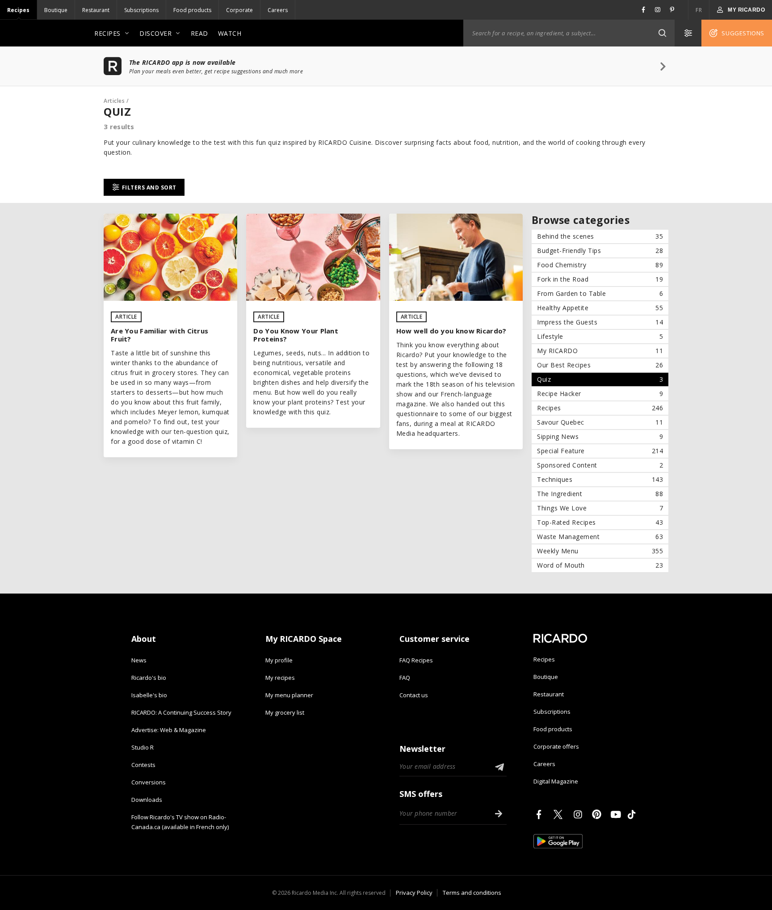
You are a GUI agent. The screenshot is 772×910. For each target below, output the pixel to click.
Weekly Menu (600, 551)
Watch (230, 33)
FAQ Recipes (416, 660)
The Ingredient (600, 493)
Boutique (55, 10)
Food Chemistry (600, 265)
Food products (192, 10)
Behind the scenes (600, 236)
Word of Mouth (600, 565)
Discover (155, 33)
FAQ (404, 678)
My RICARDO (600, 350)
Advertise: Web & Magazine (168, 730)
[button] (662, 33)
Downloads (146, 800)
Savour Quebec (600, 422)
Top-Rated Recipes (600, 522)
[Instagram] (579, 814)
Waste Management (600, 536)
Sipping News (600, 436)
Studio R (142, 747)
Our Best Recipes (600, 365)
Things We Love (600, 508)
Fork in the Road (600, 279)
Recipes (18, 10)
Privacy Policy (414, 893)
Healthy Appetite (600, 307)
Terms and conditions (472, 893)
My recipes (280, 678)
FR (699, 10)
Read (199, 33)
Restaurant (95, 10)
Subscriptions (141, 10)
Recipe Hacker (600, 393)
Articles (114, 101)
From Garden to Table (600, 293)
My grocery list (284, 712)
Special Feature (600, 451)
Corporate (239, 10)
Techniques (600, 479)
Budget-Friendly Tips (600, 250)
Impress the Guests (600, 322)
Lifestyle (600, 336)
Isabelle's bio (149, 695)
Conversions (148, 782)
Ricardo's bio (148, 678)
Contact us (413, 695)
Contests (143, 765)
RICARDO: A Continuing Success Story (181, 712)
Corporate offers (556, 746)
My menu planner (289, 695)
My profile (279, 660)
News (139, 660)
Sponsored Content (600, 465)
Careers (278, 10)
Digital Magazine (555, 781)
